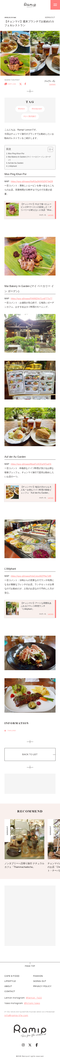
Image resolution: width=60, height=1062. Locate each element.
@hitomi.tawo (32, 1003)
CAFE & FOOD (11, 976)
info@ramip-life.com (16, 1015)
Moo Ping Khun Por (16, 153)
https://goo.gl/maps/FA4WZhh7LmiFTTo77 (31, 298)
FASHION (38, 976)
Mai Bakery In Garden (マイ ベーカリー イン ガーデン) (29, 158)
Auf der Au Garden (15, 163)
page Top (30, 966)
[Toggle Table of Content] (48, 149)
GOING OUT (39, 981)
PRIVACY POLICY (42, 986)
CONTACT (9, 991)
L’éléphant (12, 166)
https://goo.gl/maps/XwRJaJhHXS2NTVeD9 (32, 181)
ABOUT (8, 986)
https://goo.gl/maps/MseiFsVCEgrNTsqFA (31, 464)
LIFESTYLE (10, 981)
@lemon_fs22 (34, 998)
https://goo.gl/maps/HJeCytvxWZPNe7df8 (31, 576)
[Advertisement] (30, 784)
